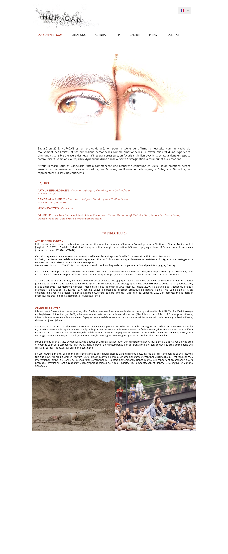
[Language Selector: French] (184, 10)
